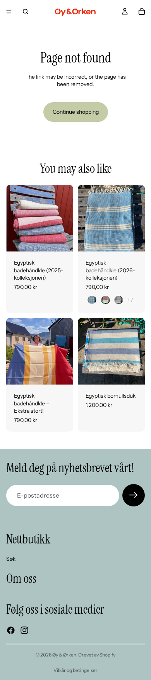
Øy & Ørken (64, 655)
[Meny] (9, 11)
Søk (10, 558)
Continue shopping (76, 111)
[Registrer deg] (133, 495)
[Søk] (25, 11)
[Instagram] (24, 630)
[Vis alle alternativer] (130, 299)
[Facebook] (10, 630)
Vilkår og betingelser (75, 670)
